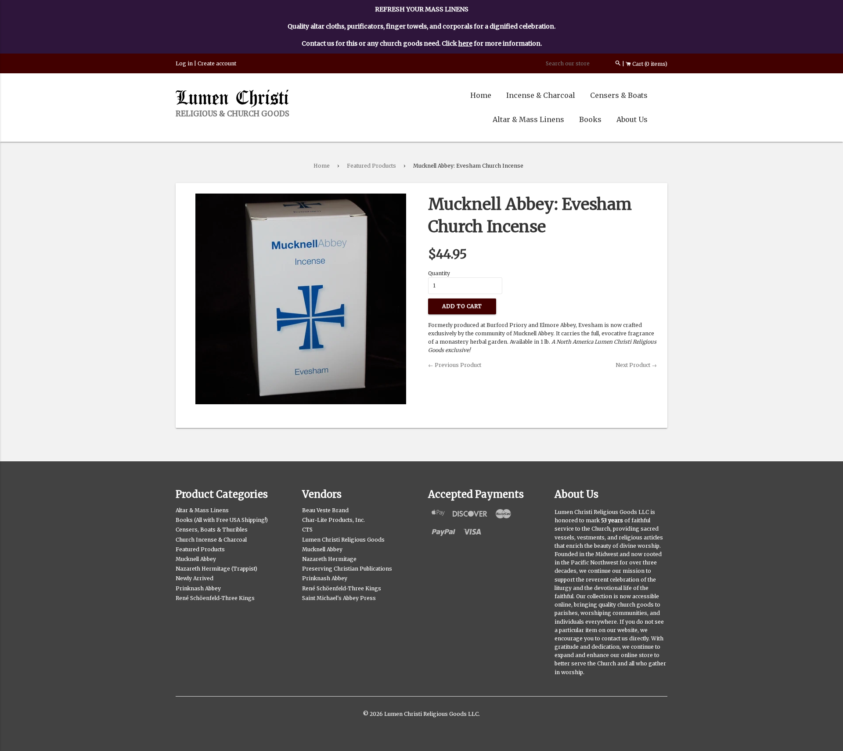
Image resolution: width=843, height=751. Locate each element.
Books (590, 119)
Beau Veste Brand (325, 510)
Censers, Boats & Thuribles (212, 529)
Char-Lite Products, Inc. (333, 520)
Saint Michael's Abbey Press (339, 598)
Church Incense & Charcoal (211, 539)
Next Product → (636, 365)
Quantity (439, 273)
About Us (632, 119)
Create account (217, 63)
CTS (307, 529)
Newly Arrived (194, 578)
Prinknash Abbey (198, 588)
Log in (184, 63)
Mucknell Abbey (196, 559)
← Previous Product (454, 365)
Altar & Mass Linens (528, 119)
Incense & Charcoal (540, 95)
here (465, 43)
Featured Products (371, 165)
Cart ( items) (649, 64)
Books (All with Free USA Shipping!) (222, 520)
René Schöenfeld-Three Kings (215, 598)
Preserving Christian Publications (347, 568)
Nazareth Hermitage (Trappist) (216, 568)
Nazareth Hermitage (329, 559)
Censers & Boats (619, 95)
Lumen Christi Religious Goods (343, 539)
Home (480, 95)
